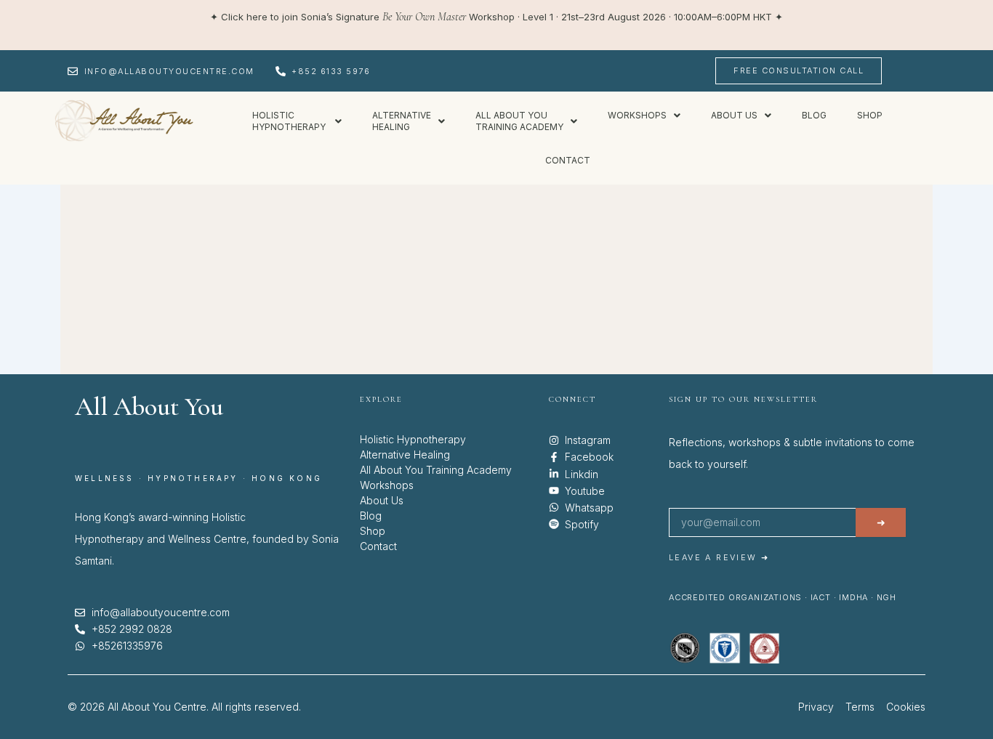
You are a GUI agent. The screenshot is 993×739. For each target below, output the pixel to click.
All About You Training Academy (436, 470)
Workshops (637, 115)
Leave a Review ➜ (719, 557)
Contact (567, 160)
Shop (870, 115)
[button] (297, 121)
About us (734, 115)
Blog (814, 115)
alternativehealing (401, 121)
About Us (381, 500)
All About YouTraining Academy (519, 121)
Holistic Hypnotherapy (413, 439)
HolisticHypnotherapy (290, 121)
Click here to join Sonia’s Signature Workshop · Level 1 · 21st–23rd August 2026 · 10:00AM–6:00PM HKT (496, 17)
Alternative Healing (405, 454)
